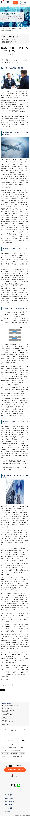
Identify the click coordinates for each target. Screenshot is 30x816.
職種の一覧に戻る (15, 730)
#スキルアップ (5, 750)
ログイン (23, 2)
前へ (3, 694)
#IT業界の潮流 (5, 753)
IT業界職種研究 (14, 28)
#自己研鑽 (22, 753)
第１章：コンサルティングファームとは (11, 39)
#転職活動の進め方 (15, 750)
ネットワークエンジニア (7, 721)
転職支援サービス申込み (15, 769)
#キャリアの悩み (13, 747)
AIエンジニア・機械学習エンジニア (10, 705)
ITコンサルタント (6, 713)
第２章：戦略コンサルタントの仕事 (10, 41)
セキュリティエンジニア (7, 719)
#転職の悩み (14, 753)
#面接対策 (4, 747)
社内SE (4, 716)
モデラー (4, 723)
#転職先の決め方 (6, 756)
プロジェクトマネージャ (7, 714)
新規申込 (15, 2)
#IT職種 (21, 747)
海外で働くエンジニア (7, 724)
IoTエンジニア (5, 707)
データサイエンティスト (7, 708)
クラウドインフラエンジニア (8, 710)
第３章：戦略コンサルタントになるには (11, 42)
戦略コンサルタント (6, 711)
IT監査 (3, 717)
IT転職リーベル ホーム (5, 28)
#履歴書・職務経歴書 (17, 756)
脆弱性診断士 (5, 720)
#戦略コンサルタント (7, 54)
